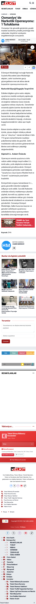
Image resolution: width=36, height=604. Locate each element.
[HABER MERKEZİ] (6, 245)
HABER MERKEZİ (18, 244)
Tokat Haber (4, 603)
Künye (5, 512)
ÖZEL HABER (15, 555)
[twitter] (13, 533)
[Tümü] (33, 426)
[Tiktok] (24, 485)
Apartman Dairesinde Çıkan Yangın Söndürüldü (26, 291)
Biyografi (10, 569)
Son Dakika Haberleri (10, 504)
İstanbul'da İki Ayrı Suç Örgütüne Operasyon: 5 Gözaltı (26, 271)
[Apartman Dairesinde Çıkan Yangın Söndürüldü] (26, 284)
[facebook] (7, 533)
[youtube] (25, 533)
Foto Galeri (11, 557)
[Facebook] (11, 485)
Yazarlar (10, 562)
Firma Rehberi (12, 564)
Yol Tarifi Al (20, 454)
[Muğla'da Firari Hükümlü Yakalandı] (9, 284)
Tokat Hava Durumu (10, 493)
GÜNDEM (13, 14)
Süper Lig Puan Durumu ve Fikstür (22, 591)
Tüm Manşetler (8, 502)
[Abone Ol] (33, 67)
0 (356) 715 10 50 (8, 454)
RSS (6, 521)
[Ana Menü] (33, 3)
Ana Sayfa (10, 538)
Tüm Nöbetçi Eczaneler (19, 460)
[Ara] (30, 3)
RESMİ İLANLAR (7, 9)
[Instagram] (18, 485)
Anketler (10, 572)
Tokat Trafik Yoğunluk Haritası (13, 498)
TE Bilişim (23, 527)
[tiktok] (31, 533)
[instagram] (19, 533)
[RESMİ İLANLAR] (33, 373)
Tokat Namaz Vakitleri (10, 496)
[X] (14, 485)
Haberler (4, 14)
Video (9, 559)
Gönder (6, 341)
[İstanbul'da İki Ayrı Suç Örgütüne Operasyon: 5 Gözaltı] (26, 263)
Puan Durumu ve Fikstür (11, 500)
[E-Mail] (14, 248)
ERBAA (25, 9)
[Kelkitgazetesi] (8, 3)
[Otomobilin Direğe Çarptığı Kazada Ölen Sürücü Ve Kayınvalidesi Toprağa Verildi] (9, 301)
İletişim (12, 512)
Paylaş (6, 67)
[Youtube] (21, 485)
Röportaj (10, 567)
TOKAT (17, 9)
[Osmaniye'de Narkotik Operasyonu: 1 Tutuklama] (18, 54)
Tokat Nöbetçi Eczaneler (11, 491)
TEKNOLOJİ (14, 552)
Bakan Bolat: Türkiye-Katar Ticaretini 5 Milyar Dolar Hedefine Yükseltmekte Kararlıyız (9, 272)
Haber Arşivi (8, 506)
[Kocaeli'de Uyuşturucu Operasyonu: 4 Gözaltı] (26, 301)
